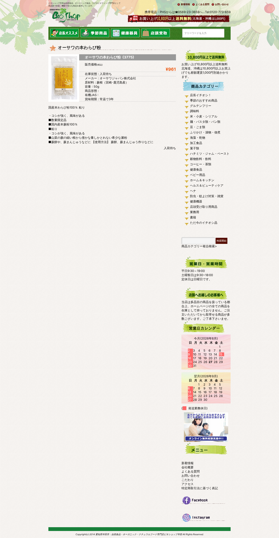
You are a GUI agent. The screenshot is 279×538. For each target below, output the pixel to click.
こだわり (187, 480)
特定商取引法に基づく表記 (199, 488)
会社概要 (187, 467)
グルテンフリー (200, 106)
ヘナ (193, 191)
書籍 (193, 217)
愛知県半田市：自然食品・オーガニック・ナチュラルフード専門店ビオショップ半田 (138, 534)
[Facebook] (206, 502)
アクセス (187, 484)
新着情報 (185, 4)
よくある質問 (202, 4)
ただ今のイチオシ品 (203, 222)
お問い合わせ (222, 4)
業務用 (194, 212)
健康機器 (196, 201)
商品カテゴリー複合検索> (199, 246)
